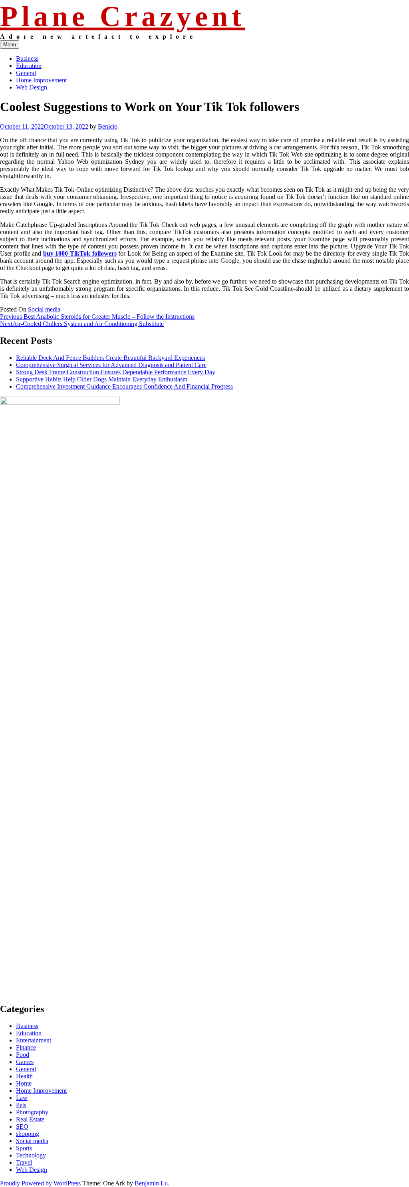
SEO (22, 1126)
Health (24, 1076)
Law (22, 1097)
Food (22, 1054)
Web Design (31, 87)
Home (24, 1083)
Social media (44, 309)
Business (27, 58)
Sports (24, 1148)
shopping (27, 1133)
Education (29, 65)
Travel (24, 1162)
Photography (32, 1112)
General (26, 72)
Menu (9, 45)
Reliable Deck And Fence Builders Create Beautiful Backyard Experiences (110, 357)
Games (25, 1061)
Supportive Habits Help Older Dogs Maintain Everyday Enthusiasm (101, 379)
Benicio (107, 126)
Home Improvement (41, 80)
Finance (26, 1047)
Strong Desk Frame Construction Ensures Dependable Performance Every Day (115, 372)
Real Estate (30, 1119)
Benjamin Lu (151, 1183)
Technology (31, 1155)
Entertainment (33, 1040)
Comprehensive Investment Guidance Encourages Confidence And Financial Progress (124, 386)
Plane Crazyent (122, 16)
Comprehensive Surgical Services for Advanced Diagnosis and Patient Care (111, 364)
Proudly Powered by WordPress (40, 1183)
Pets (21, 1105)
